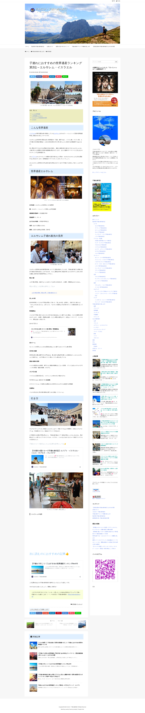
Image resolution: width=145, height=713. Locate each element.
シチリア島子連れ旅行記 (101, 266)
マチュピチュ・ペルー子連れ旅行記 (103, 285)
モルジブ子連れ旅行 (99, 232)
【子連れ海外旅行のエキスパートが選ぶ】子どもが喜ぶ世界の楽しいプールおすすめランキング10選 (109, 422)
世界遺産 (49, 51)
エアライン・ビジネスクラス (100, 325)
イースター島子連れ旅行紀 (101, 287)
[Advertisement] (105, 598)
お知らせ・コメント (97, 348)
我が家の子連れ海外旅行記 (99, 221)
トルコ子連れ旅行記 (99, 253)
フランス (96, 323)
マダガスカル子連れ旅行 (101, 244)
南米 (95, 283)
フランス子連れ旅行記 (100, 270)
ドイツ (95, 335)
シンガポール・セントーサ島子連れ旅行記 (105, 299)
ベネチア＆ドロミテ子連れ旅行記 (103, 261)
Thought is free (81, 709)
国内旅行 (95, 344)
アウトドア (96, 308)
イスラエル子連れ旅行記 (101, 247)
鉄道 (95, 333)
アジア (95, 297)
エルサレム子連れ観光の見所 (39, 117)
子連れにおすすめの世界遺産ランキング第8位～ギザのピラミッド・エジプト (59, 685)
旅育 (95, 306)
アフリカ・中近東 (98, 238)
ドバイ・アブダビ (98, 331)
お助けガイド (96, 509)
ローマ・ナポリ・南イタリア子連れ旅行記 (105, 263)
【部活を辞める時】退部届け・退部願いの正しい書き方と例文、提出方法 (109, 373)
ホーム (27, 51)
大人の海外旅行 (96, 318)
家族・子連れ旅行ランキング (99, 498)
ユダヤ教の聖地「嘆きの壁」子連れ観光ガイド (44, 292)
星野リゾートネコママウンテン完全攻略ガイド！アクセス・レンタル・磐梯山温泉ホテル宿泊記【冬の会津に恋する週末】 (105, 542)
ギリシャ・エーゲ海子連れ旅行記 (103, 257)
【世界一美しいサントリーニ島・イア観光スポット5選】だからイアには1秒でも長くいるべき (109, 398)
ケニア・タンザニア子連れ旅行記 (103, 242)
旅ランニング (96, 219)
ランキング (79, 604)
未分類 (94, 350)
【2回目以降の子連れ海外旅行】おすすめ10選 (103, 507)
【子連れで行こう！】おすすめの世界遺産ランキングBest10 (54, 664)
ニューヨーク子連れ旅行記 (101, 280)
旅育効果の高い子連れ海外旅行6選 (101, 518)
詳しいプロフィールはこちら (99, 172)
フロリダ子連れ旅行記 (100, 276)
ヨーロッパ (96, 255)
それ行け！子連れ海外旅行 (99, 511)
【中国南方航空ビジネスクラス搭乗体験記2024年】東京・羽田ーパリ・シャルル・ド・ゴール (109, 385)
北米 (95, 274)
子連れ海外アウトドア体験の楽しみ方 (101, 513)
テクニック (96, 316)
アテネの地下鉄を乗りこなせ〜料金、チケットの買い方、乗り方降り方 (109, 410)
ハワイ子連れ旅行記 (99, 236)
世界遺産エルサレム (37, 115)
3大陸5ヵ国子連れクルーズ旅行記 (103, 240)
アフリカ (34, 156)
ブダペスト (96, 337)
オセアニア (96, 289)
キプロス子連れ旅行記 (100, 251)
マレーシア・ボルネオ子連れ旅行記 (103, 302)
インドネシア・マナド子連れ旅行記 (103, 234)
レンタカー (96, 327)
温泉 (94, 340)
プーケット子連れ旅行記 (101, 228)
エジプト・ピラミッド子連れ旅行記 (103, 249)
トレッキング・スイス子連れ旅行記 (103, 268)
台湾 (95, 321)
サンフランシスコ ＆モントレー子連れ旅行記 (105, 278)
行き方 (34, 119)
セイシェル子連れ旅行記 (101, 230)
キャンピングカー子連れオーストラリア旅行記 (106, 291)
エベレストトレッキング (99, 329)
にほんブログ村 (96, 491)
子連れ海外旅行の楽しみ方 (38, 51)
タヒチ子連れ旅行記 (99, 225)
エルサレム (57, 133)
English (95, 346)
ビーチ (95, 223)
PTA (93, 342)
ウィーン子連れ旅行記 (100, 272)
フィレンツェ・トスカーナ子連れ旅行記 (104, 259)
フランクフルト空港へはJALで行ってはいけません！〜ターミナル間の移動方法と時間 (109, 458)
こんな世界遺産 (36, 114)
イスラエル (32, 133)
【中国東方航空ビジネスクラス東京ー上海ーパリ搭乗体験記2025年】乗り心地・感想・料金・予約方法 (109, 361)
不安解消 (96, 314)
